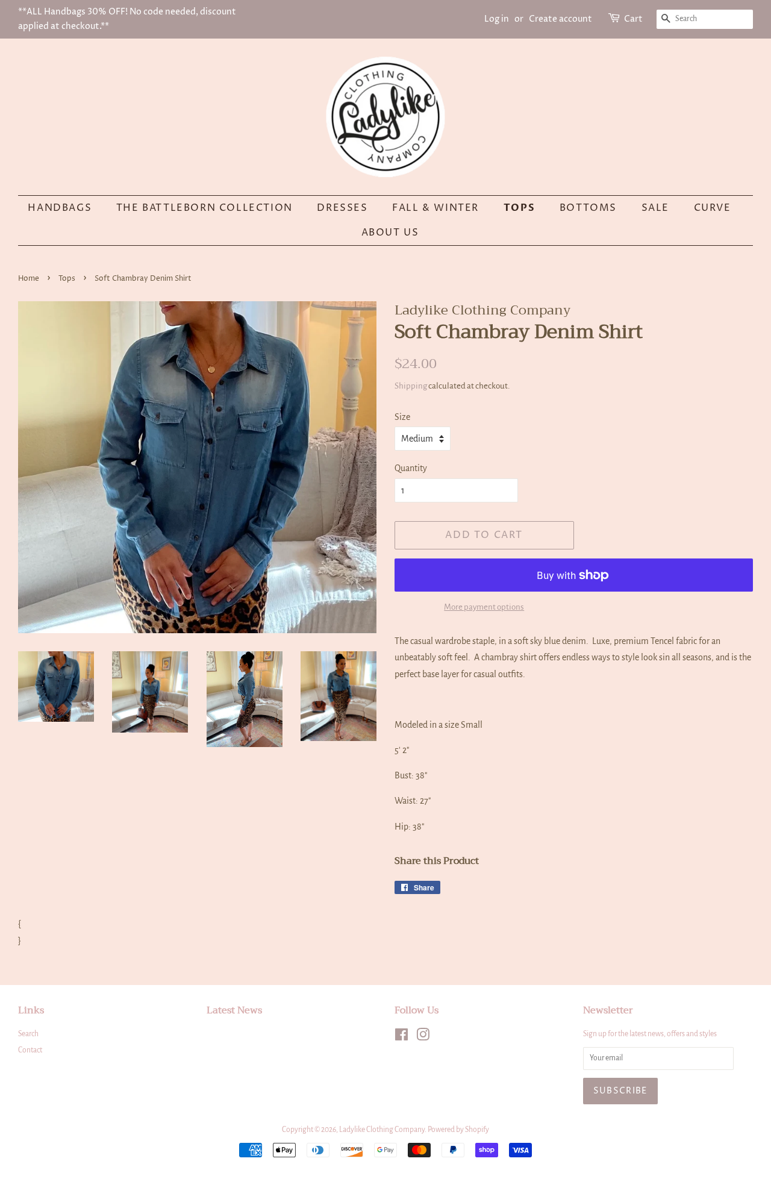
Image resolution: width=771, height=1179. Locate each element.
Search (28, 1034)
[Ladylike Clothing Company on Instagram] (422, 1037)
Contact (30, 1050)
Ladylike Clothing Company (382, 1129)
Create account (560, 19)
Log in (496, 19)
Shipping (411, 385)
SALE (655, 207)
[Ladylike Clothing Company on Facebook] (401, 1037)
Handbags (60, 207)
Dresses (342, 207)
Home (28, 279)
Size (402, 417)
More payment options (484, 606)
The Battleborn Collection (204, 207)
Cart (633, 19)
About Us (390, 232)
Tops (519, 207)
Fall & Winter (435, 207)
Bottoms (588, 207)
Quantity (411, 468)
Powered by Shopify (458, 1129)
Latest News (234, 1010)
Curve (712, 207)
